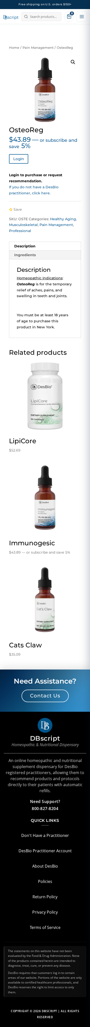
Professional (20, 231)
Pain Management (38, 48)
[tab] (45, 246)
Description (25, 246)
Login (18, 158)
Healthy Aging (63, 219)
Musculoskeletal (23, 224)
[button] (73, 62)
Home (14, 48)
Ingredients (25, 255)
